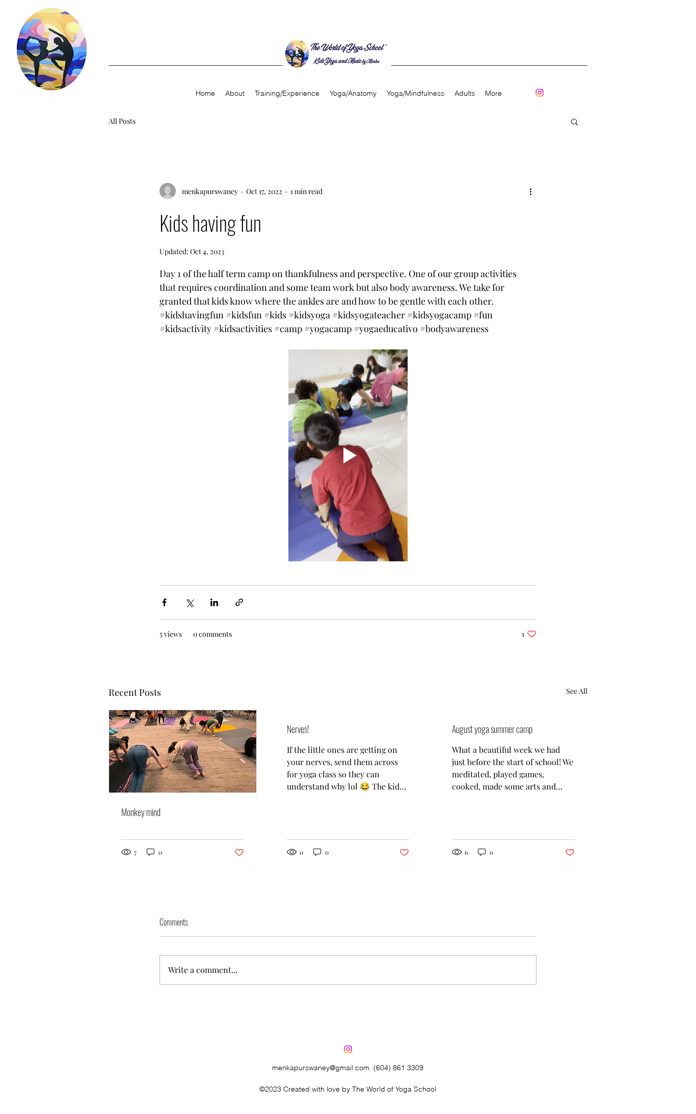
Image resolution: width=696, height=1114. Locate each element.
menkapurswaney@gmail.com (320, 1067)
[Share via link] (239, 602)
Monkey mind (140, 812)
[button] (574, 121)
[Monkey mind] (182, 751)
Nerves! (298, 729)
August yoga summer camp (492, 729)
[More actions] (530, 191)
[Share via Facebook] (164, 602)
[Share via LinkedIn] (214, 602)
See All (576, 691)
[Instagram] (539, 93)
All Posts (122, 121)
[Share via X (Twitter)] (189, 602)
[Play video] (348, 455)
